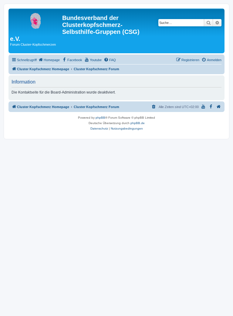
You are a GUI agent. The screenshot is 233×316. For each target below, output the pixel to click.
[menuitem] (49, 60)
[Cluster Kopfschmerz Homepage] (36, 19)
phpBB (100, 117)
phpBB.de (137, 123)
